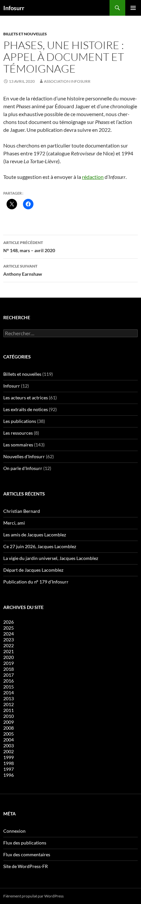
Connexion (14, 831)
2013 (8, 698)
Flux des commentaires (26, 854)
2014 (8, 692)
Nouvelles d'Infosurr (24, 456)
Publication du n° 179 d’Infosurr (36, 581)
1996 (8, 775)
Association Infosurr (67, 81)
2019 (8, 663)
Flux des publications (24, 842)
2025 (8, 628)
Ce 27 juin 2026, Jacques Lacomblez (39, 546)
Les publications (19, 421)
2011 (8, 710)
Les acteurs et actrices (25, 397)
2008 (8, 728)
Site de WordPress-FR (25, 866)
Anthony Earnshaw (22, 270)
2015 (8, 686)
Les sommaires (18, 444)
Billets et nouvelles (25, 33)
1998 (8, 763)
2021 (8, 651)
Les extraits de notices (25, 409)
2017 (8, 675)
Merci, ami (14, 523)
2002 (8, 751)
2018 (8, 669)
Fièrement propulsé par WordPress (33, 896)
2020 (8, 657)
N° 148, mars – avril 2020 (29, 246)
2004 (8, 739)
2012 (8, 704)
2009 (8, 722)
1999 (8, 757)
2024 (8, 633)
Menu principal (133, 8)
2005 (8, 734)
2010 (8, 716)
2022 (8, 645)
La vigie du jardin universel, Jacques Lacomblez (50, 558)
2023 (8, 639)
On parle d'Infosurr (22, 468)
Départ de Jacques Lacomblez (33, 570)
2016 (8, 681)
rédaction (93, 177)
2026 (8, 622)
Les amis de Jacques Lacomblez (34, 534)
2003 (8, 745)
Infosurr (13, 7)
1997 (8, 769)
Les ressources (18, 433)
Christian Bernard (21, 511)
